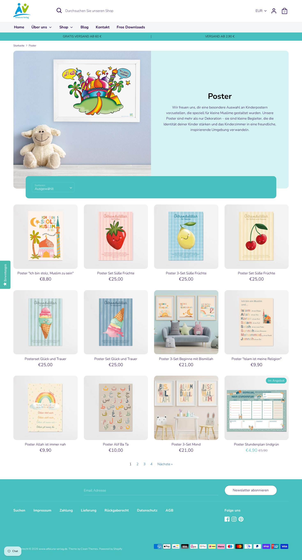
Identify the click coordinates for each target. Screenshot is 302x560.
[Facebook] (227, 519)
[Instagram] (234, 519)
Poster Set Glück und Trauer (115, 359)
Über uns (39, 27)
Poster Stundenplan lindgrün (256, 444)
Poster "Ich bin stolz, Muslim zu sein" (45, 273)
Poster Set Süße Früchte (115, 273)
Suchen (19, 510)
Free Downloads (131, 27)
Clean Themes (89, 549)
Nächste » (165, 464)
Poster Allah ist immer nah (45, 444)
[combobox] (53, 187)
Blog (85, 27)
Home (19, 27)
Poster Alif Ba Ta (116, 444)
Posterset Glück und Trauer (45, 359)
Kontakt (103, 27)
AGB (169, 510)
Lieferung (88, 510)
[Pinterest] (241, 519)
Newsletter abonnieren (251, 490)
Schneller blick (45, 261)
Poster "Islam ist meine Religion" (256, 359)
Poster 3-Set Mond (186, 444)
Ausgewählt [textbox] (44, 188)
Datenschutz (147, 510)
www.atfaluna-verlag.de (53, 549)
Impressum (42, 510)
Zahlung (66, 510)
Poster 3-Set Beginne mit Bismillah (186, 359)
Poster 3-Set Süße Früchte (186, 273)
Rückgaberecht (117, 510)
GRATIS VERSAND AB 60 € (82, 36)
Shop (64, 27)
